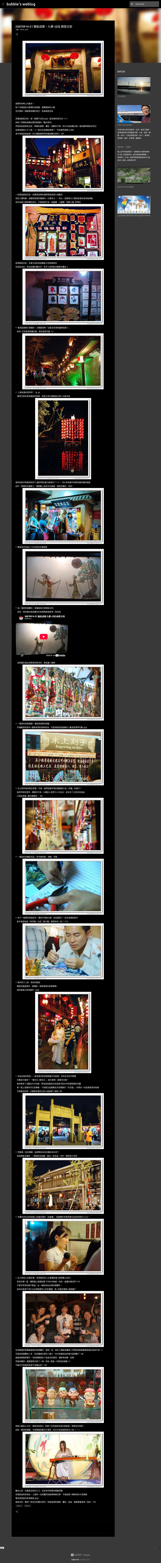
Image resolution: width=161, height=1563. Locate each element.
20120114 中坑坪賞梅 (125, 187)
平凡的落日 (121, 96)
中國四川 (19, 1506)
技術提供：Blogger (82, 1555)
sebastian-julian (85, 1559)
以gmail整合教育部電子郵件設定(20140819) (133, 216)
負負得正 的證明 (124, 147)
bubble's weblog (21, 4)
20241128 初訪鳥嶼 (124, 125)
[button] (16, 34)
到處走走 (27, 1506)
